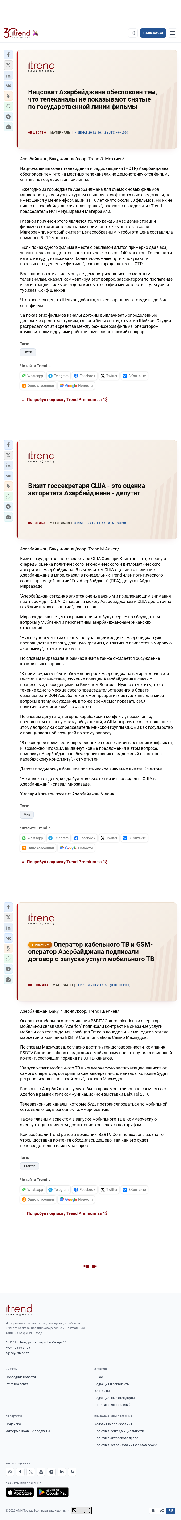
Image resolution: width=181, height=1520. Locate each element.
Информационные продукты (28, 1431)
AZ (162, 1510)
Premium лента (17, 1384)
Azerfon (29, 1166)
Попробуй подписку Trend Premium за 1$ (66, 399)
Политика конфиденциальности (119, 1431)
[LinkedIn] (62, 1472)
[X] (30, 1472)
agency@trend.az (17, 1353)
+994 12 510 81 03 (18, 1347)
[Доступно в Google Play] (53, 1492)
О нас (98, 1377)
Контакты (102, 1391)
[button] (8, 54)
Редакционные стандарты (114, 1398)
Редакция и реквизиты (112, 1384)
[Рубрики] (172, 33)
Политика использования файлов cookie (125, 1445)
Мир (27, 814)
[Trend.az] (21, 33)
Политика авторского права (116, 1438)
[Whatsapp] (10, 1472)
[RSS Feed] (72, 1472)
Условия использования (113, 1424)
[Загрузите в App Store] (20, 1492)
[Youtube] (41, 1472)
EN (153, 1510)
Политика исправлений (112, 1405)
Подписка (13, 1424)
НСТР (28, 352)
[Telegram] (51, 1472)
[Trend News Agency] (19, 1310)
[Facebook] (20, 1472)
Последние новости (21, 1377)
